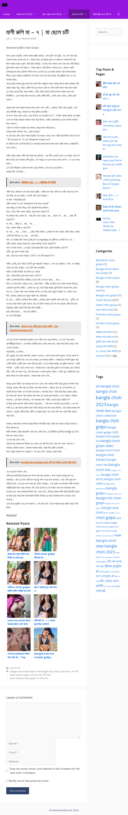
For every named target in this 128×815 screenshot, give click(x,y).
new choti (66, 671)
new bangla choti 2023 (47, 671)
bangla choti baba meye (22, 671)
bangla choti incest (108, 450)
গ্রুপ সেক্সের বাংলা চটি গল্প (52, 14)
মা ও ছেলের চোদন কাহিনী (106, 351)
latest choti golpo (106, 305)
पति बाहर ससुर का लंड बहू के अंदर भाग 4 (112, 110)
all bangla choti (108, 386)
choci (118, 513)
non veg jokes (107, 557)
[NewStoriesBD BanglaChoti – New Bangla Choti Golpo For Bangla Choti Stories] (5, 4)
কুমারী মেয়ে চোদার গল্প (105, 341)
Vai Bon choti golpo (108, 323)
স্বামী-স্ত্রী (100, 591)
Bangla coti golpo (107, 295)
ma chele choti (105, 309)
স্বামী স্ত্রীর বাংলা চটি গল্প (102, 14)
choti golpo (106, 517)
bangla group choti (113, 494)
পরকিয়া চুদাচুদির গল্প (105, 571)
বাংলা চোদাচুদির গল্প (105, 576)
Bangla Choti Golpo (108, 278)
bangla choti (106, 391)
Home (6, 14)
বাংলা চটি (75, 671)
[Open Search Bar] (118, 14)
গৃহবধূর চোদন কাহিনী (104, 346)
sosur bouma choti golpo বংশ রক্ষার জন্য (28, 678)
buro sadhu (109, 512)
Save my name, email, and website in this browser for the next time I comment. (45, 771)
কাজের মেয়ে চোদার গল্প (105, 336)
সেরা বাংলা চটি (77, 14)
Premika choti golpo (108, 314)
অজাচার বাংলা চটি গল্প (24, 14)
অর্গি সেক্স (111, 561)
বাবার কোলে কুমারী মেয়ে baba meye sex (112, 125)
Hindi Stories (104, 300)
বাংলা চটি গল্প (116, 571)
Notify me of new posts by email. (29, 781)
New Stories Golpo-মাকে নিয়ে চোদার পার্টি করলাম (30, 674)
